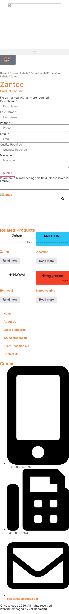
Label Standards (15, 329)
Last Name (8, 112)
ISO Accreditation (15, 337)
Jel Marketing (38, 608)
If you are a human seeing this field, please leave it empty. (34, 180)
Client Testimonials (16, 345)
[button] (34, 52)
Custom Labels (19, 73)
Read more (10, 260)
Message (6, 155)
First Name (8, 101)
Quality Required (11, 144)
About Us (10, 321)
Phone (5, 122)
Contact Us (11, 354)
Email (5, 133)
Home (3, 73)
